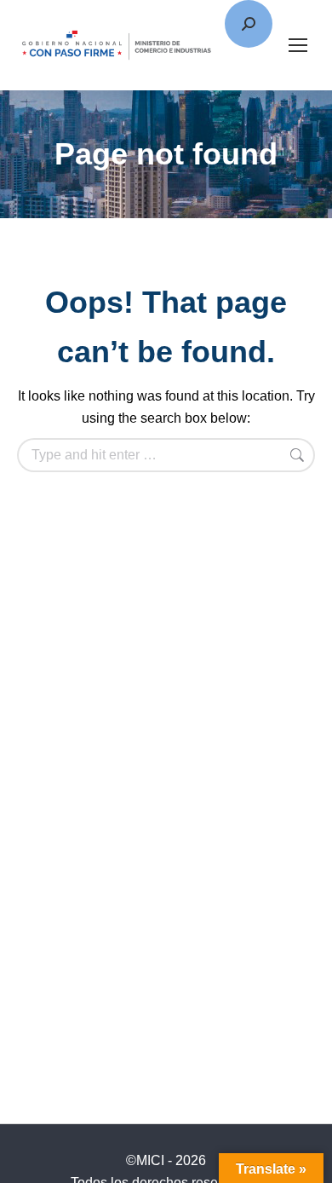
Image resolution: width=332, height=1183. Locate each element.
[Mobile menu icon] (298, 45)
